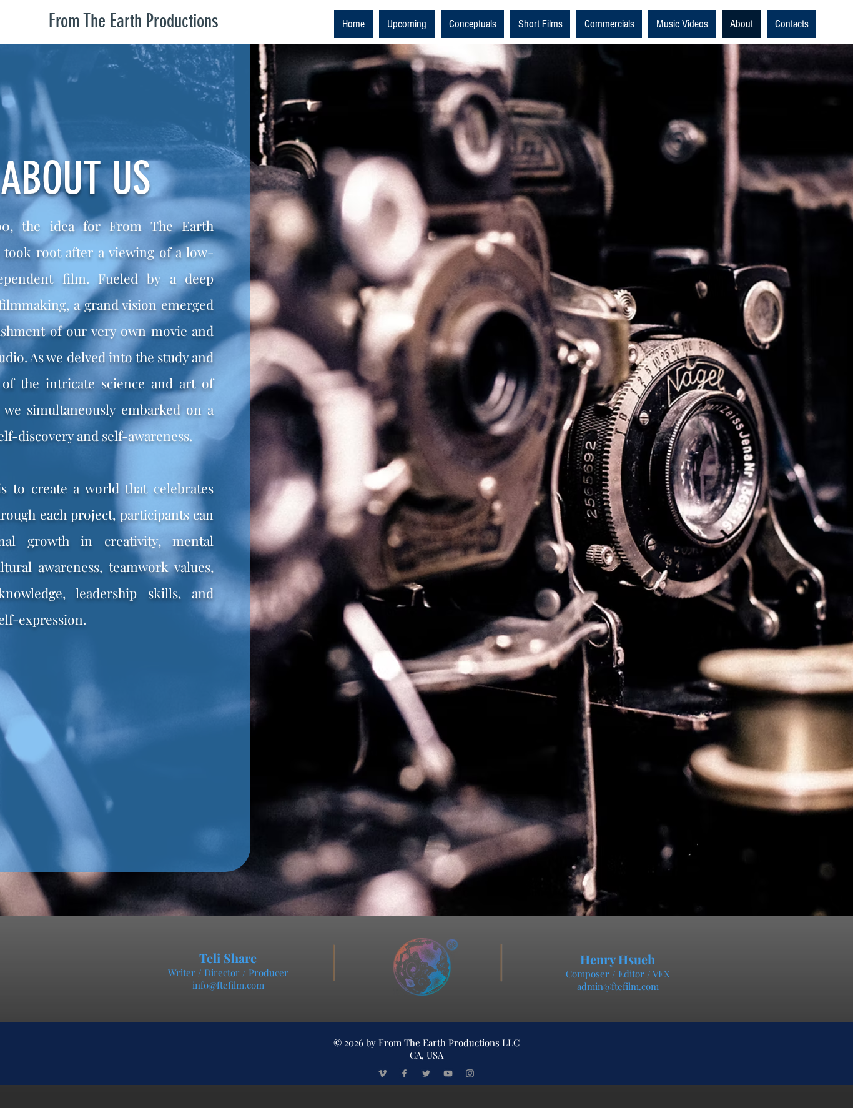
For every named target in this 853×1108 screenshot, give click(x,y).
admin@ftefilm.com (618, 986)
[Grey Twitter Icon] (426, 1073)
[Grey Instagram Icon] (470, 1073)
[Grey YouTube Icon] (448, 1073)
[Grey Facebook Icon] (404, 1073)
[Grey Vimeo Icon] (382, 1073)
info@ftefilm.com (228, 985)
